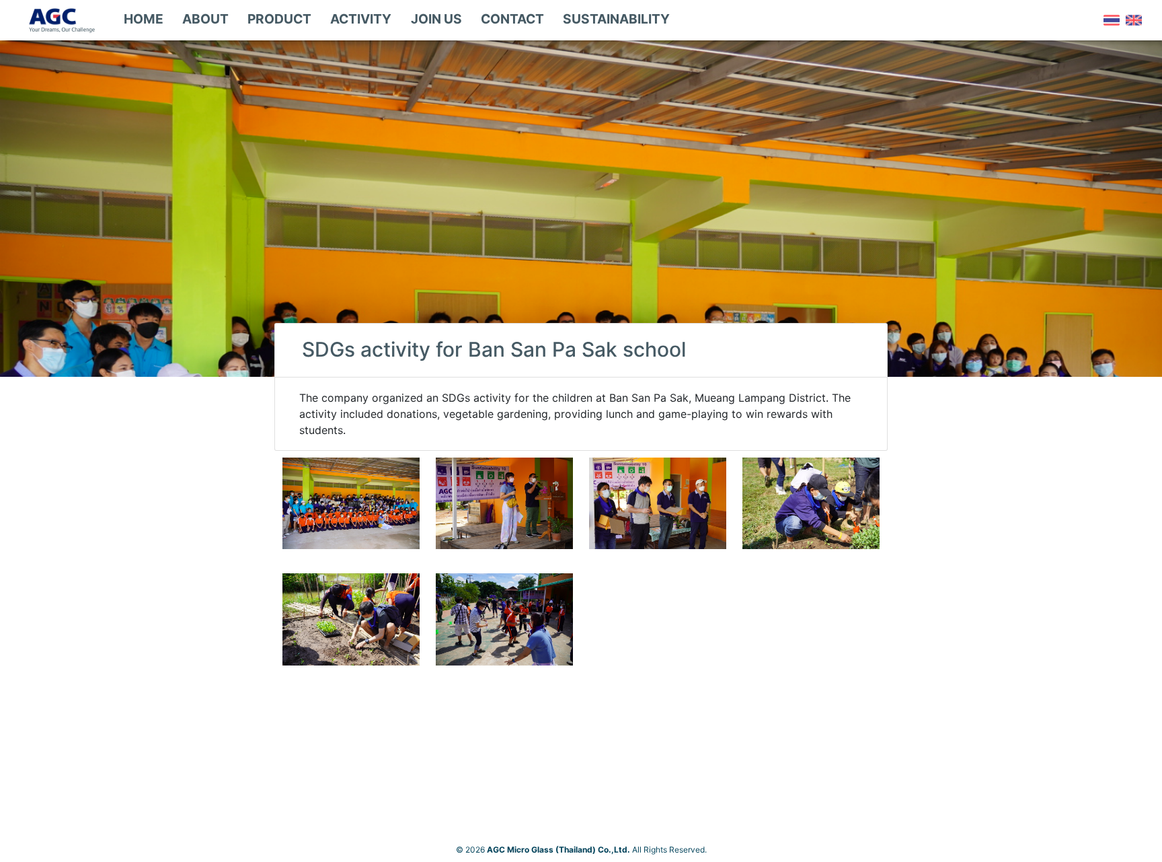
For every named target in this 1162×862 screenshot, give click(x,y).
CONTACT (512, 19)
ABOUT (205, 19)
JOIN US (436, 19)
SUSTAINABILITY (616, 19)
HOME (143, 19)
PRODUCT (279, 19)
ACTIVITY (360, 19)
